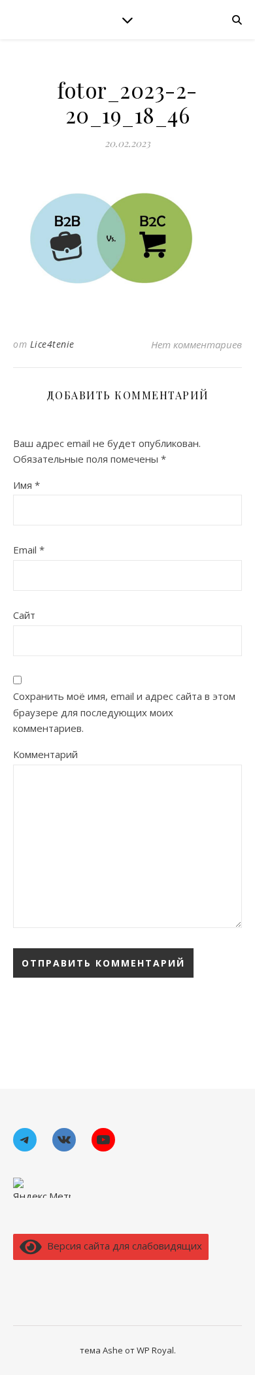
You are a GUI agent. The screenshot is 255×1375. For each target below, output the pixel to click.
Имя (26, 484)
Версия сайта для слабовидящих (122, 1245)
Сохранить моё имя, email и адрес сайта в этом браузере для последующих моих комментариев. (124, 712)
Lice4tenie (52, 344)
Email (28, 549)
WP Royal (155, 1350)
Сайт (24, 614)
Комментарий (45, 754)
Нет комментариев (196, 344)
